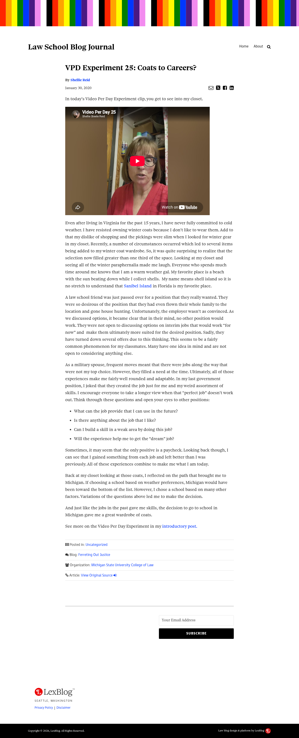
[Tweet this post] (218, 87)
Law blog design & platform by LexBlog (241, 730)
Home (243, 46)
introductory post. (179, 526)
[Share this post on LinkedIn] (232, 87)
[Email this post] (211, 87)
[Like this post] (225, 87)
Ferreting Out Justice (94, 555)
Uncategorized (96, 545)
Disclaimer (63, 708)
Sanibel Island (138, 285)
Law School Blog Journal (71, 46)
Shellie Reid (80, 80)
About (258, 46)
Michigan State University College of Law (122, 565)
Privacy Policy (44, 708)
